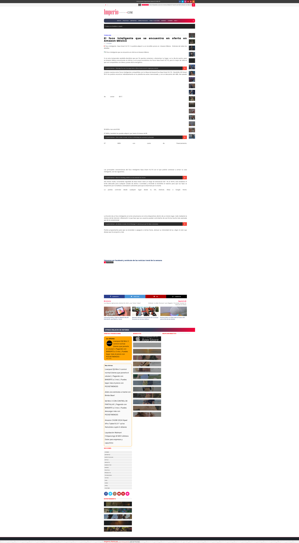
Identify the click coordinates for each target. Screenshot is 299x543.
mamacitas (108, 465)
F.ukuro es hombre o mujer (113, 26)
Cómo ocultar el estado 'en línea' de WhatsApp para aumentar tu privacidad (135, 137)
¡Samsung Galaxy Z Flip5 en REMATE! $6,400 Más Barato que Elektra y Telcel (116, 318)
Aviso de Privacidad (135, 542)
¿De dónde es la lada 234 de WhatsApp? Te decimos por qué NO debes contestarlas (137, 224)
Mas (175, 20)
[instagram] (185, 1)
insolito (107, 462)
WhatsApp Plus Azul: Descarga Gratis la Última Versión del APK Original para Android (137, 68)
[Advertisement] (166, 12)
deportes (107, 454)
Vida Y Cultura (155, 20)
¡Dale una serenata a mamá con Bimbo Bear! (118, 393)
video (106, 483)
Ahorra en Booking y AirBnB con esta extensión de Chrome (131, 177)
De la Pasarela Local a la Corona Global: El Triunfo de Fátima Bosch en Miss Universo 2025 (134, 5)
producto (108, 472)
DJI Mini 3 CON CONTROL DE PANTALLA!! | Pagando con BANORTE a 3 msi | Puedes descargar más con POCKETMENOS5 (116, 408)
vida (106, 480)
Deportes (133, 20)
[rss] (193, 1)
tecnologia (107, 35)
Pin (157, 296)
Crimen (170, 20)
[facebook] (180, 1)
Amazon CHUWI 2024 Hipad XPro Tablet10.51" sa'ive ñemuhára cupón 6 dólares (116, 423)
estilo (106, 459)
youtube (107, 488)
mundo (107, 467)
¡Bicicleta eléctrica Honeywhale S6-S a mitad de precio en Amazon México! (145, 318)
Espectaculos (143, 20)
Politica (126, 20)
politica (107, 470)
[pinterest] (188, 1)
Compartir (115, 296)
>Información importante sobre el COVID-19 (142, 1)
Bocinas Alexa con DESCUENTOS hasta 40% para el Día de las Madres (172, 318)
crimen (107, 452)
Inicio (119, 20)
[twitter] (182, 1)
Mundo (163, 20)
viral (106, 485)
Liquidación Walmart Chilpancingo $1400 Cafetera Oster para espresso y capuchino (116, 437)
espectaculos (168, 4)
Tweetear (136, 296)
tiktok (107, 478)
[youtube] (191, 1)
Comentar (178, 296)
